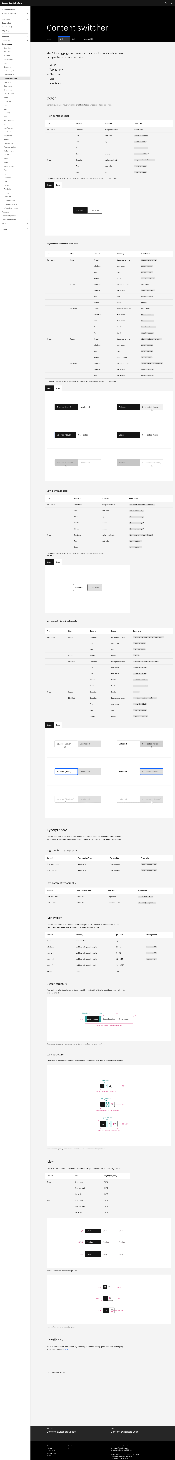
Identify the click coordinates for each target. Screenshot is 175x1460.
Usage (49, 39)
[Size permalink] (45, 1161)
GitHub (67, 1349)
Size (52, 78)
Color (53, 64)
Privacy (49, 1448)
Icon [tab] (58, 185)
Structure (55, 74)
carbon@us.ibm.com (120, 1448)
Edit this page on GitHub (56, 1372)
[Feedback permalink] (45, 1339)
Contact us (51, 1446)
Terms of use (52, 1451)
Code (74, 39)
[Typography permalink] (45, 829)
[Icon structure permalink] (45, 1054)
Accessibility (89, 39)
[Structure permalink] (45, 917)
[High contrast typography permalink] (45, 850)
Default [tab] (49, 185)
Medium (71, 1446)
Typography (56, 69)
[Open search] (166, 3)
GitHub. (129, 1450)
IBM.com (50, 1455)
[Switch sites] (172, 3)
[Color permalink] (45, 98)
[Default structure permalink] (45, 984)
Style (62, 39)
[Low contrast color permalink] (45, 491)
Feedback (55, 83)
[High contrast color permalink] (45, 116)
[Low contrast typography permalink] (45, 883)
